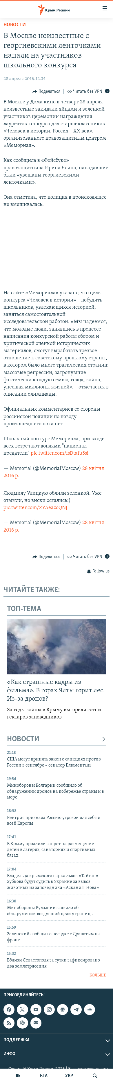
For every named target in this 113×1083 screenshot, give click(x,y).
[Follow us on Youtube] (35, 1009)
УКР (69, 1075)
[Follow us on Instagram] (49, 1009)
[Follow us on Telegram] (75, 1009)
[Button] (46, 91)
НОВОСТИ (23, 739)
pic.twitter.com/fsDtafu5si (59, 453)
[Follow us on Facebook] (8, 1009)
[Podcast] (22, 1022)
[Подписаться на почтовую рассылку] (35, 1022)
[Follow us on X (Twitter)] (22, 1009)
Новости (14, 25)
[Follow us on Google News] (62, 1009)
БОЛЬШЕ (98, 975)
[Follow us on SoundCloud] (89, 1009)
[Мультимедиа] (18, 1076)
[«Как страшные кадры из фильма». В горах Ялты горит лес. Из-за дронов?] (56, 646)
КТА (44, 1075)
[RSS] (8, 1022)
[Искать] (95, 1076)
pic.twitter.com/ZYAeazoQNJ (35, 508)
